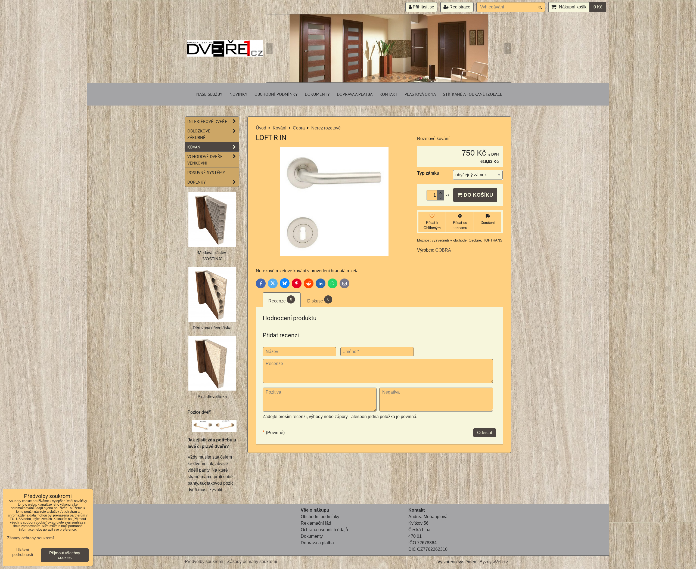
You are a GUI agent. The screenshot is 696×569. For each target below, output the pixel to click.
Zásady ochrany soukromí (252, 561)
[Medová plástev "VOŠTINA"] (212, 219)
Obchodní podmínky (276, 94)
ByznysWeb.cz (494, 561)
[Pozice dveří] (214, 427)
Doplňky (196, 182)
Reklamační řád (316, 523)
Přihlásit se (423, 7)
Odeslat (484, 432)
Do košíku (477, 195)
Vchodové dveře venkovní (205, 160)
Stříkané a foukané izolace (472, 94)
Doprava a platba (354, 94)
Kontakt (388, 94)
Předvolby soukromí (204, 561)
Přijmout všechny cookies (64, 555)
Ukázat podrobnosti (22, 552)
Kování (194, 147)
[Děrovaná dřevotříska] (212, 294)
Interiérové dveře (207, 121)
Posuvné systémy (206, 172)
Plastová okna (420, 94)
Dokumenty (317, 94)
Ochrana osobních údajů (324, 529)
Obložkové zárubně (198, 134)
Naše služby (209, 94)
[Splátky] (301, 549)
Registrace (459, 7)
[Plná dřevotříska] (212, 363)
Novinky (238, 94)
